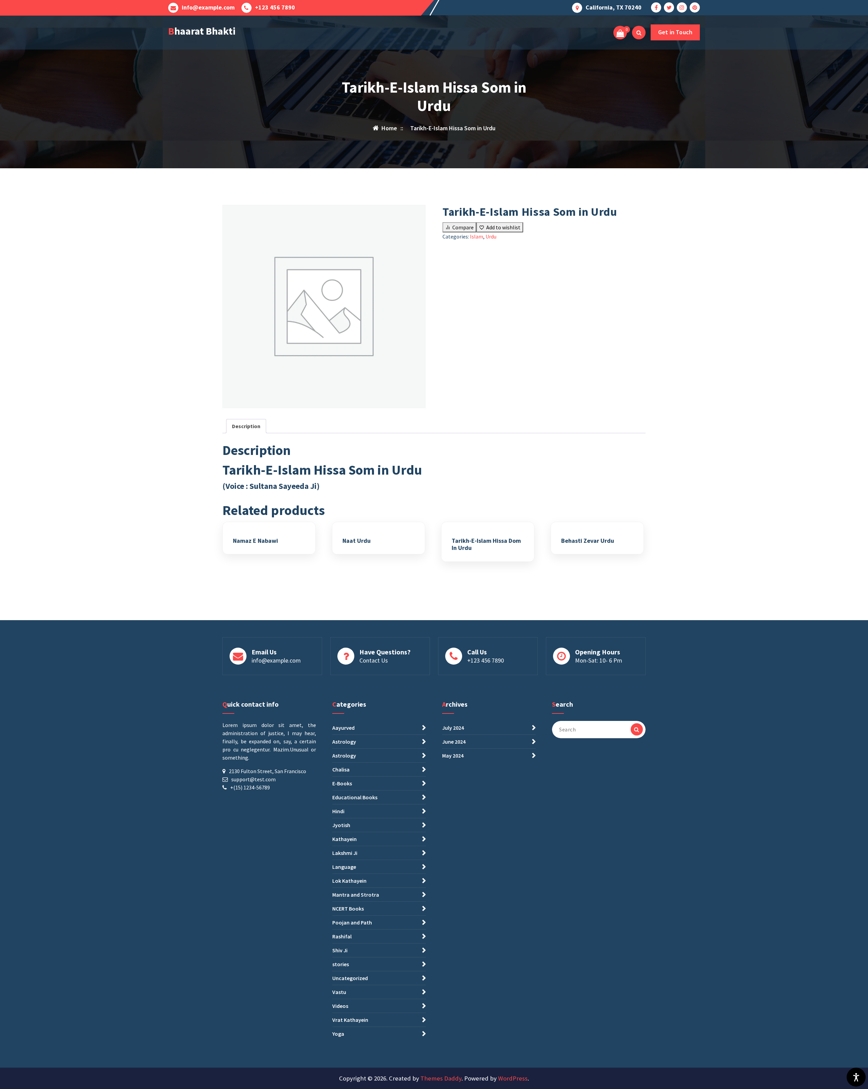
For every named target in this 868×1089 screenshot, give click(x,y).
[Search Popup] (639, 32)
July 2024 (453, 727)
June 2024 (454, 741)
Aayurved (343, 727)
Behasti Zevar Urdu (587, 540)
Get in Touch (675, 32)
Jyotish (341, 825)
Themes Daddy (440, 1078)
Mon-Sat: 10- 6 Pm (598, 660)
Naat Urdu (356, 540)
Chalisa (341, 769)
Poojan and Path (352, 922)
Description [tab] (246, 426)
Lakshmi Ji (344, 852)
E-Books (342, 783)
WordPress (513, 1078)
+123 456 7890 (275, 7)
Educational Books (354, 797)
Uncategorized (350, 978)
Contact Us (373, 660)
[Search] (637, 729)
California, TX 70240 (614, 7)
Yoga (338, 1033)
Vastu (339, 992)
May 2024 (452, 755)
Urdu (491, 236)
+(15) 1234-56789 (250, 787)
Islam (476, 236)
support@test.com (253, 779)
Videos (340, 1005)
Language (344, 866)
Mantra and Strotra (355, 894)
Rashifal (342, 936)
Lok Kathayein (349, 880)
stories (340, 964)
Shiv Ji (340, 950)
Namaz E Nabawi (255, 540)
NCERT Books (348, 908)
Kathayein (344, 839)
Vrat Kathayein (350, 1019)
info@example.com (208, 7)
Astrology (344, 741)
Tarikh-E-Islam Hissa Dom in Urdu (486, 544)
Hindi (338, 811)
